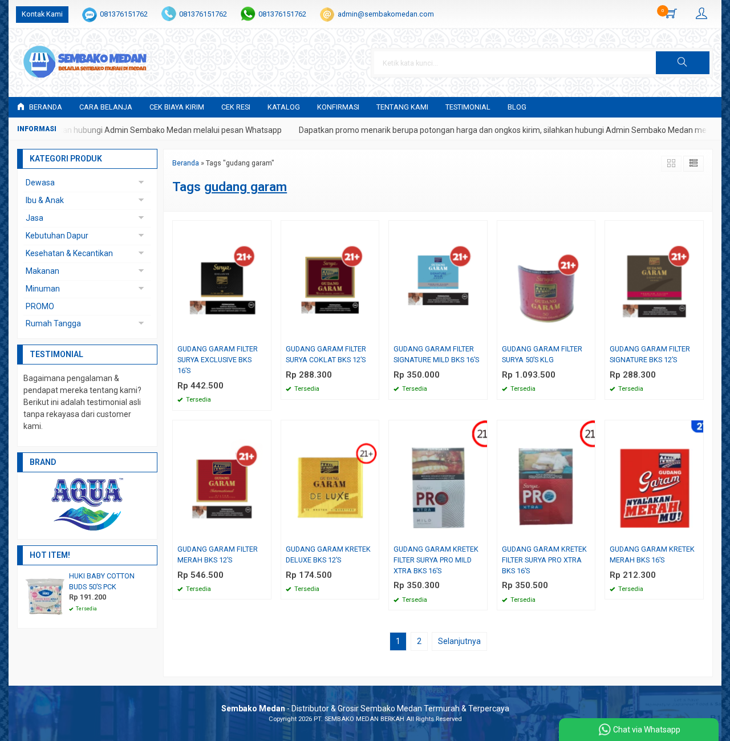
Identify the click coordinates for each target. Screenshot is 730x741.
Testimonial (467, 107)
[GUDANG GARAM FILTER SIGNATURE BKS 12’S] (654, 280)
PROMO (40, 306)
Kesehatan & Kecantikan (69, 253)
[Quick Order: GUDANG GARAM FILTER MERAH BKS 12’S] (264, 532)
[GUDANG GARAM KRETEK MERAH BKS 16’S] (654, 480)
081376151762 (124, 14)
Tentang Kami (402, 107)
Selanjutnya (459, 641)
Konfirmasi (338, 107)
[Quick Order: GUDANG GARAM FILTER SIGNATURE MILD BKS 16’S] (480, 332)
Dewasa (40, 182)
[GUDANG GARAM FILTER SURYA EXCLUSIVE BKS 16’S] (222, 280)
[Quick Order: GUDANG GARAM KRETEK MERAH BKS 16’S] (696, 532)
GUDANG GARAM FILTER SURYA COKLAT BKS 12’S (326, 354)
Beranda (44, 107)
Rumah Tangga (53, 323)
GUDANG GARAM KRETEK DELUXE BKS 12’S (328, 554)
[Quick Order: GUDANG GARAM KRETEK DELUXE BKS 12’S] (372, 532)
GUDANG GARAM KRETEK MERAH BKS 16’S (652, 554)
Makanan (42, 271)
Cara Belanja (105, 107)
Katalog (283, 107)
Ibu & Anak (45, 200)
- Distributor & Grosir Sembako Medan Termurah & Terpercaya (365, 708)
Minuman (43, 288)
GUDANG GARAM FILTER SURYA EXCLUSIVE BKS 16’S (217, 360)
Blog (517, 107)
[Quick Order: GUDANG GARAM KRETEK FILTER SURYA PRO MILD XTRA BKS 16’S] (480, 532)
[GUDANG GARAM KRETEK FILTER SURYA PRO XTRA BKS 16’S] (546, 480)
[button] (682, 62)
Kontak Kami (42, 14)
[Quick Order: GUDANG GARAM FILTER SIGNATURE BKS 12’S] (696, 332)
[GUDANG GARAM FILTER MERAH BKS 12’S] (222, 480)
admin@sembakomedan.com (386, 14)
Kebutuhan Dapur (57, 235)
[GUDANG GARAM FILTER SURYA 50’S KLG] (546, 280)
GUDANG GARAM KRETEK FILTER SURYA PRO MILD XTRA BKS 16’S (436, 560)
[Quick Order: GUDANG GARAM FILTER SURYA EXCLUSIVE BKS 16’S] (264, 332)
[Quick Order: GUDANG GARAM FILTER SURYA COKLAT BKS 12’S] (372, 332)
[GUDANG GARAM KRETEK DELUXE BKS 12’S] (330, 480)
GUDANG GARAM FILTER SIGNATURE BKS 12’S (650, 354)
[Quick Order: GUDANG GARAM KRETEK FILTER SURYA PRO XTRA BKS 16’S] (588, 532)
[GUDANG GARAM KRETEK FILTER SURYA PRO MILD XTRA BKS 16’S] (438, 480)
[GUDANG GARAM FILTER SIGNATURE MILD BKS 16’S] (438, 280)
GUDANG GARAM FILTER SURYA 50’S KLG (542, 354)
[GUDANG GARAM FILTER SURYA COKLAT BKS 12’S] (330, 280)
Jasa (34, 217)
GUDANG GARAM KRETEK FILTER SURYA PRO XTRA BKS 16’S (544, 560)
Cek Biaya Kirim (176, 107)
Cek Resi (235, 107)
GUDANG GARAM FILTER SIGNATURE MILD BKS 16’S (436, 354)
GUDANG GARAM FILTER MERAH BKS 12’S (217, 554)
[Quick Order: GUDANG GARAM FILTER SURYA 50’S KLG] (588, 332)
